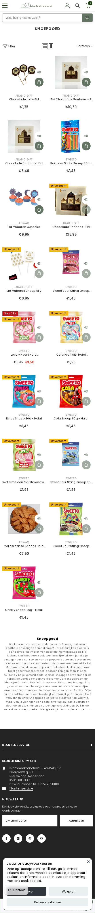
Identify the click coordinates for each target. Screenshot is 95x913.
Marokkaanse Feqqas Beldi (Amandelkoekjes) (24, 546)
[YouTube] (41, 838)
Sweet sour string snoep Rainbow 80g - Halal (71, 546)
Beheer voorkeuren (47, 902)
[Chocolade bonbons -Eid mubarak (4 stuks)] (24, 136)
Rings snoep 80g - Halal (24, 418)
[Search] (87, 18)
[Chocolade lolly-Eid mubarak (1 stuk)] (24, 72)
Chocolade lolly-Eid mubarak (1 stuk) (24, 99)
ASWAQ (24, 223)
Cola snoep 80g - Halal (71, 418)
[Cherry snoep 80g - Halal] (24, 582)
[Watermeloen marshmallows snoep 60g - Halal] (24, 455)
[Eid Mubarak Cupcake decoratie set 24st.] (24, 200)
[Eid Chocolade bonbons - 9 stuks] (71, 72)
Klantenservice (21, 788)
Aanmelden (76, 820)
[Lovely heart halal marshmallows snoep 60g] (24, 327)
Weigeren (68, 891)
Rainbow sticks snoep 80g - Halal (71, 163)
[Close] (88, 861)
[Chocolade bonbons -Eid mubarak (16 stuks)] (71, 200)
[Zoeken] (77, 5)
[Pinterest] (30, 838)
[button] (45, 46)
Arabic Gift (23, 95)
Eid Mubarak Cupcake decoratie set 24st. (24, 227)
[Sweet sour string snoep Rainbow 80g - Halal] (71, 518)
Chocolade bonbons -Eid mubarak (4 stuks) (24, 163)
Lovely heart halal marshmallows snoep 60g (24, 354)
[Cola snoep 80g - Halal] (71, 391)
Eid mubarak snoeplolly (24, 291)
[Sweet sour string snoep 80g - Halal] (71, 455)
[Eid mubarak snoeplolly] (24, 263)
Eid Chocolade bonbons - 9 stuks (71, 99)
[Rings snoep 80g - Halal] (24, 391)
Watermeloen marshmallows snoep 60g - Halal (24, 482)
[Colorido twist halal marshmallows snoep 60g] (71, 327)
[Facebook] (6, 838)
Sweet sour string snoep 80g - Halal (71, 482)
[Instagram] (18, 838)
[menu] (5, 5)
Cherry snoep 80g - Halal (24, 610)
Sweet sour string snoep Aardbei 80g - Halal (71, 291)
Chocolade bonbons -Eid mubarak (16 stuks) (71, 227)
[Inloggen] (67, 5)
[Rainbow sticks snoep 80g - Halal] (71, 136)
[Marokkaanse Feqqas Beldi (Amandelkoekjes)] (24, 518)
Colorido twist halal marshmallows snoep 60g (71, 354)
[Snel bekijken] (39, 72)
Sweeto (71, 159)
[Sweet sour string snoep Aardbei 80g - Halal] (71, 263)
